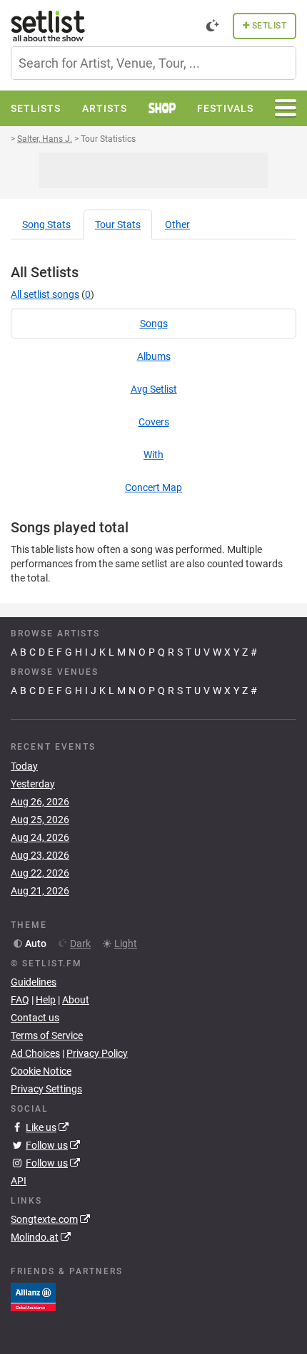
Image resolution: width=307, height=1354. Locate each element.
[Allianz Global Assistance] (33, 1296)
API (18, 1181)
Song (46, 224)
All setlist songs (45, 294)
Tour (118, 224)
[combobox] (153, 63)
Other (177, 224)
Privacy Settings (46, 1089)
